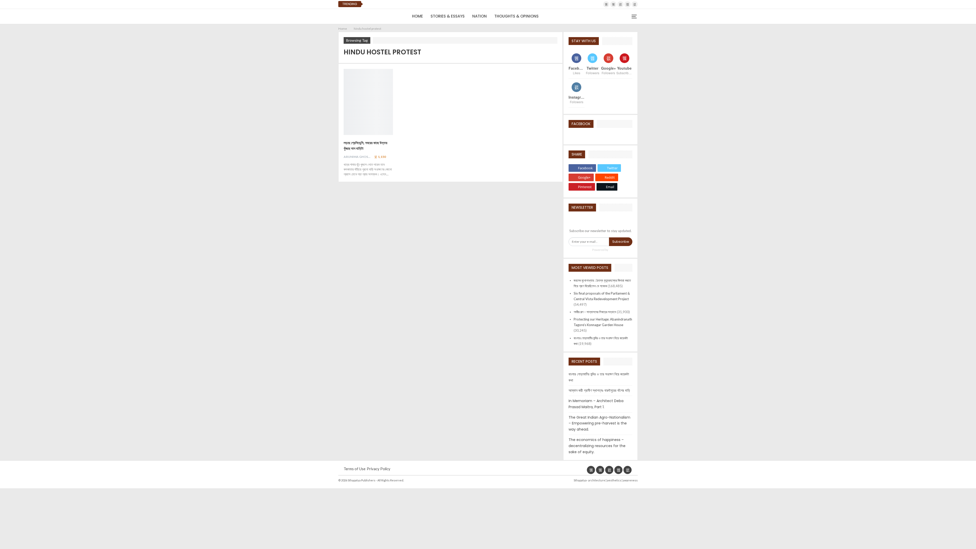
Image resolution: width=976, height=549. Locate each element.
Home (417, 16)
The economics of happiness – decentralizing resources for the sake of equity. (597, 445)
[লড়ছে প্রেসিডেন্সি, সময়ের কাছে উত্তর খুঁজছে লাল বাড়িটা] (368, 102)
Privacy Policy (378, 469)
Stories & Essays (448, 16)
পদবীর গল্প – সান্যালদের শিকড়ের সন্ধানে (595, 312)
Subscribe (620, 241)
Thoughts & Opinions (516, 16)
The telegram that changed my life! (403, 4)
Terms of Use (354, 469)
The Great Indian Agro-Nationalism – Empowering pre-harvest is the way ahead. (599, 423)
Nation (479, 16)
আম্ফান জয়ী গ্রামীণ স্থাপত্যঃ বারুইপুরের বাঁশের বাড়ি (599, 390)
